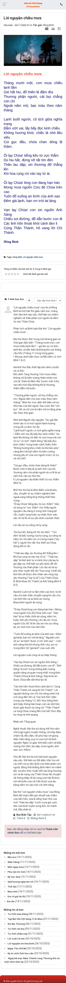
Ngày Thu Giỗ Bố (17, 948)
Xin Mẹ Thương (16, 924)
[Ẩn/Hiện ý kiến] (29, 300)
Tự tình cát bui (16, 929)
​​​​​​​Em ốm (11, 901)
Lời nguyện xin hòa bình (21, 943)
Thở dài (12, 886)
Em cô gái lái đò (16, 896)
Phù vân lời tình (16, 872)
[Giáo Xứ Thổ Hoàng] (33, 4)
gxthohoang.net (34, 981)
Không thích (37, 818)
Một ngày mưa (16, 867)
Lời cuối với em (16, 938)
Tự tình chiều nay (17, 933)
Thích (20, 818)
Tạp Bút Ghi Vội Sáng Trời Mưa (25, 919)
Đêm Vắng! (14, 862)
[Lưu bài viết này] (59, 28)
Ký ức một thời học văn (20, 953)
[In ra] (53, 28)
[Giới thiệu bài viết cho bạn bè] (47, 28)
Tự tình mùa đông (18, 914)
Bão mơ (12, 857)
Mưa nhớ (13, 891)
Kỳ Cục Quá (14, 877)
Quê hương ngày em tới (20, 881)
